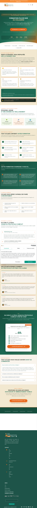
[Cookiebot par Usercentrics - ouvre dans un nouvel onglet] (31, 245)
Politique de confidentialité (9, 491)
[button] (18, 235)
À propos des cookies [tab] (30, 248)
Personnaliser (17, 261)
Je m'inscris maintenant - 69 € (18, 346)
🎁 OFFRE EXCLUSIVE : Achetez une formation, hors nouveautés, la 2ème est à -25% (18, 1)
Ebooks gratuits (7, 488)
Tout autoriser (30, 261)
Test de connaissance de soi (11, 467)
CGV (5, 485)
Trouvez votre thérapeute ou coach (11, 474)
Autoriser (30, 6)
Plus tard (25, 6)
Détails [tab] (18, 248)
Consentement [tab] (6, 248)
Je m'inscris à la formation (18, 29)
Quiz (5, 486)
